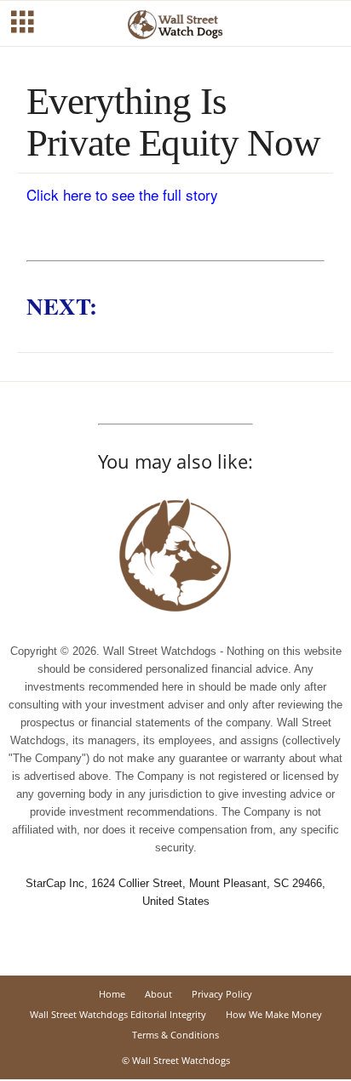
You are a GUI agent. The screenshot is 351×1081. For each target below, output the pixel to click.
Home (112, 993)
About (158, 993)
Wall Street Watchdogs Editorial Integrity (118, 1014)
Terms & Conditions (175, 1034)
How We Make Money (274, 1014)
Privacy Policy (222, 993)
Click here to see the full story (122, 194)
